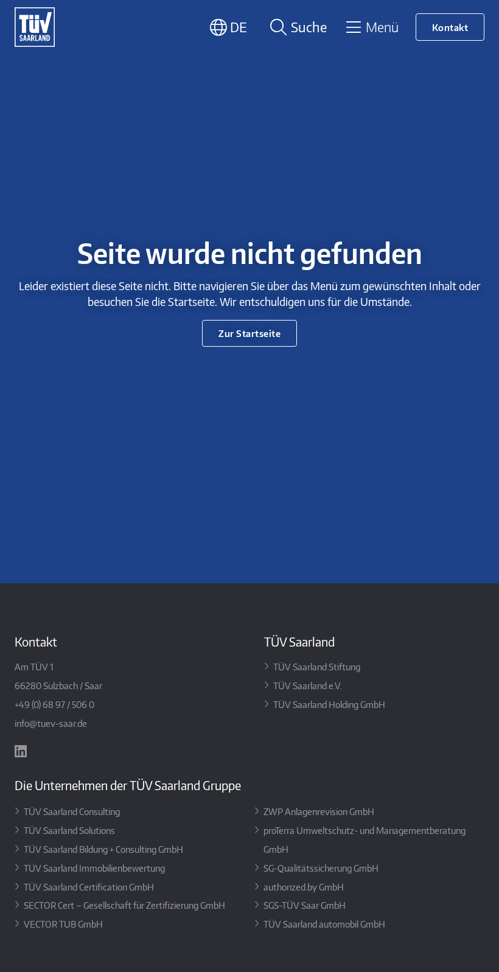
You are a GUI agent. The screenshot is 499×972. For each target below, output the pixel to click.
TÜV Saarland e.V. (307, 685)
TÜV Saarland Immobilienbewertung (94, 867)
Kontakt (450, 27)
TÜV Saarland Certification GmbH (89, 886)
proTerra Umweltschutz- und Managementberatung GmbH (364, 839)
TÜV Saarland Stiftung (316, 666)
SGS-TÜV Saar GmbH (304, 905)
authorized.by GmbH (303, 886)
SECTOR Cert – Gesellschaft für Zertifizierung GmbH (124, 905)
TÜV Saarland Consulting (72, 811)
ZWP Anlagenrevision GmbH (318, 811)
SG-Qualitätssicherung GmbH (321, 867)
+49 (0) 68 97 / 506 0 (54, 704)
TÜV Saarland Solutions (69, 830)
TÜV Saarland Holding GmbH (329, 704)
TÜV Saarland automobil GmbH (324, 923)
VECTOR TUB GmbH (63, 923)
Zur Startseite (249, 333)
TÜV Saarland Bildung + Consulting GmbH (103, 849)
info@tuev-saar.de (51, 723)
